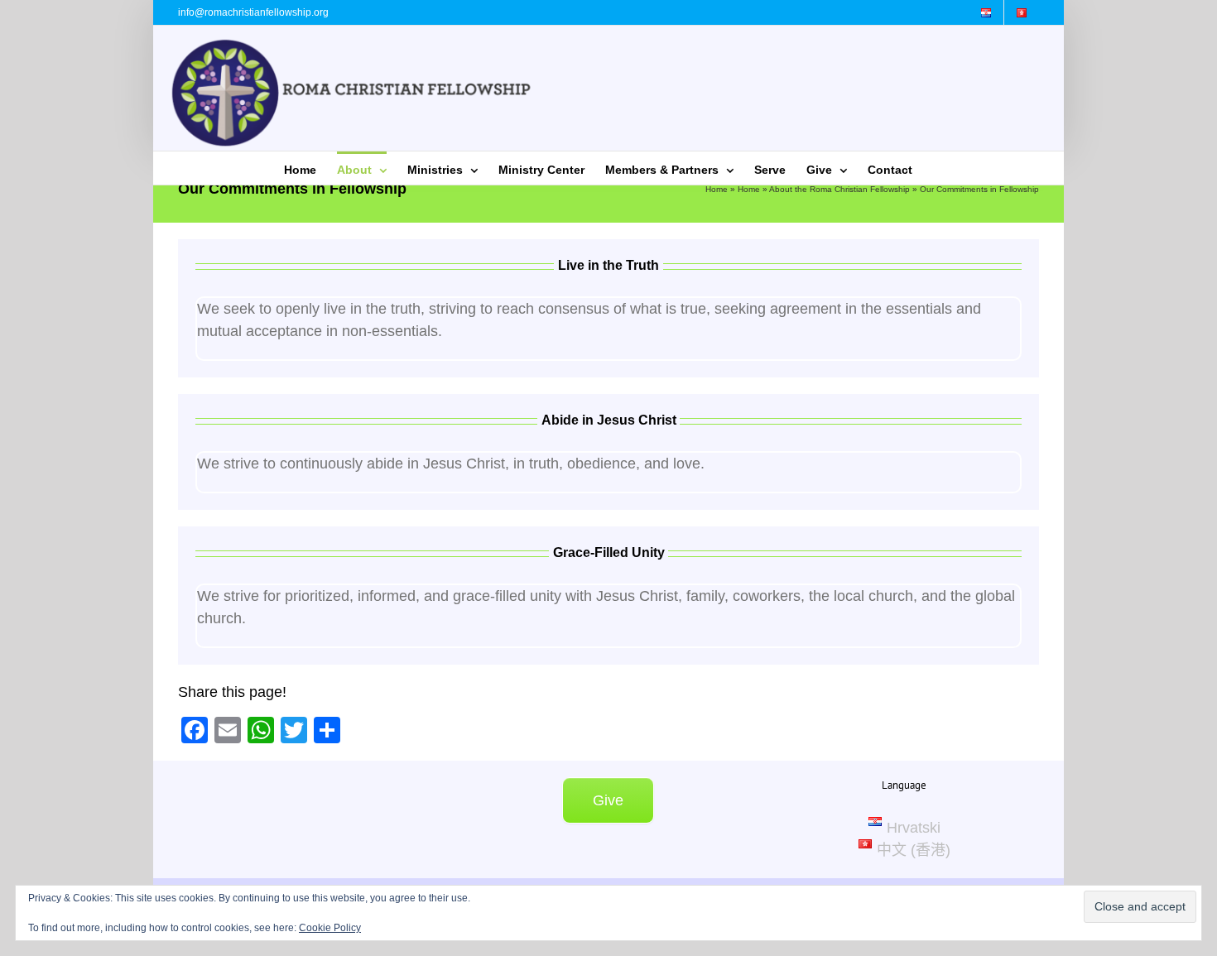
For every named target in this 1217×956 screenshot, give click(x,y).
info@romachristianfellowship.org (253, 12)
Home (716, 189)
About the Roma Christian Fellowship (839, 189)
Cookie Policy (330, 928)
